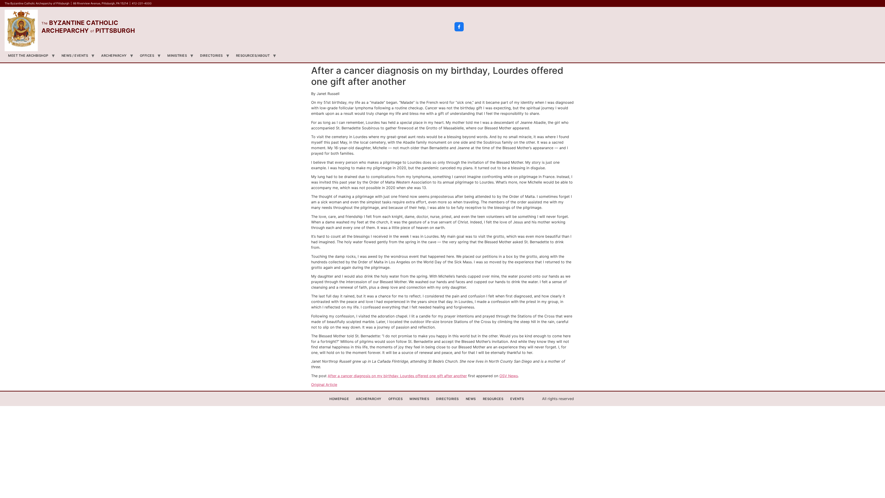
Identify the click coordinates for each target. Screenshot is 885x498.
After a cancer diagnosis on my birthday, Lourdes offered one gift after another (397, 376)
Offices (147, 55)
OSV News (508, 376)
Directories (211, 55)
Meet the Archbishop (28, 55)
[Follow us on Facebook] (459, 26)
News (471, 399)
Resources (493, 399)
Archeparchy (114, 55)
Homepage (339, 399)
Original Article (324, 384)
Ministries (177, 55)
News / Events (75, 55)
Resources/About (253, 55)
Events (517, 399)
